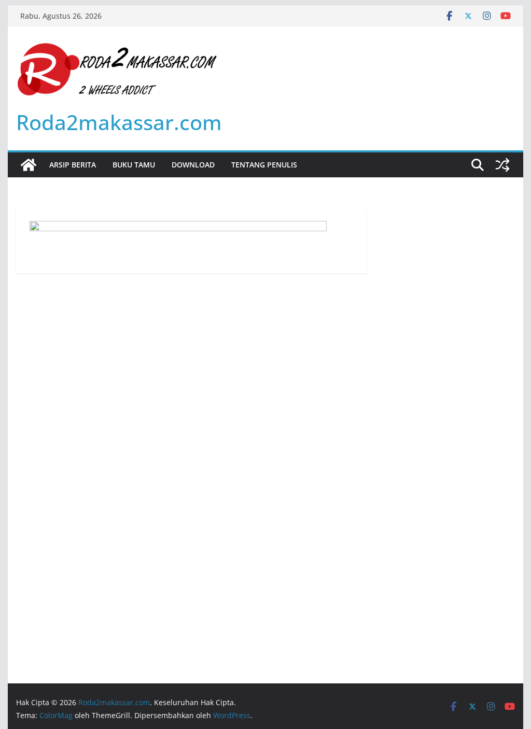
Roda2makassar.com (119, 122)
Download (193, 165)
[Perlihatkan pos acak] (502, 164)
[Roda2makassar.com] (28, 164)
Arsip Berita (72, 165)
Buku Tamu (134, 165)
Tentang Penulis (264, 165)
